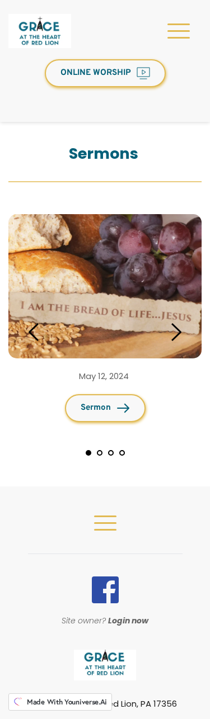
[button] (178, 31)
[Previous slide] (34, 332)
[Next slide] (176, 332)
